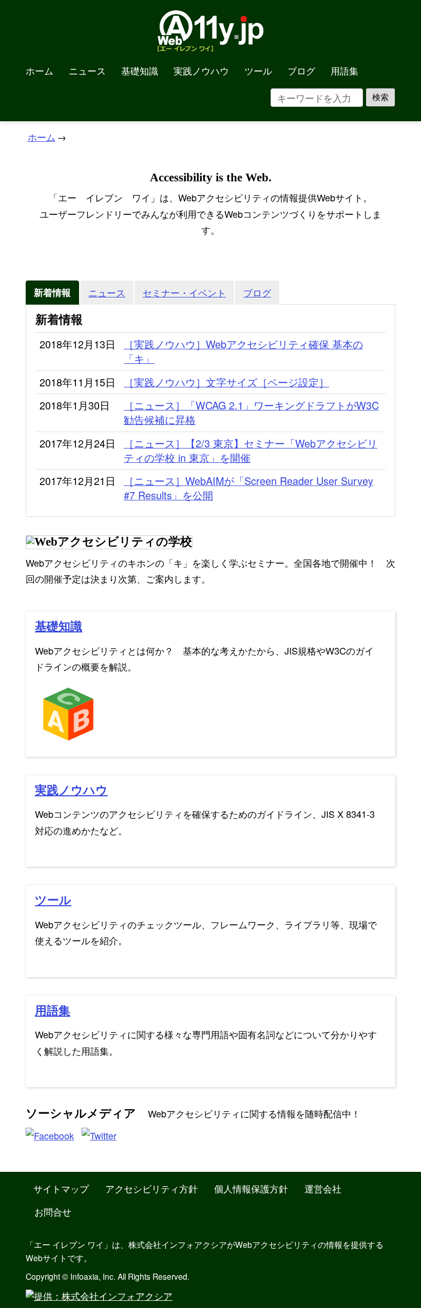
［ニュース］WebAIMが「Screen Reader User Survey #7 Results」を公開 (248, 488)
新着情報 (52, 292)
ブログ (301, 70)
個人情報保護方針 (251, 1188)
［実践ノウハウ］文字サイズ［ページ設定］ (226, 382)
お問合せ (52, 1211)
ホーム (39, 70)
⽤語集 (52, 1011)
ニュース (87, 70)
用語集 (344, 70)
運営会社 (322, 1188)
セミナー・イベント (184, 292)
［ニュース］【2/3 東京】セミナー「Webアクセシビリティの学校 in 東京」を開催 (250, 450)
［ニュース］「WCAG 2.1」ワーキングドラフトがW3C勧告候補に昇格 (251, 412)
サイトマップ (61, 1188)
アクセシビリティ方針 (151, 1188)
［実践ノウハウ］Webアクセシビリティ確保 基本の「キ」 (243, 351)
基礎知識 (139, 70)
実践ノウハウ (201, 70)
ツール (258, 70)
